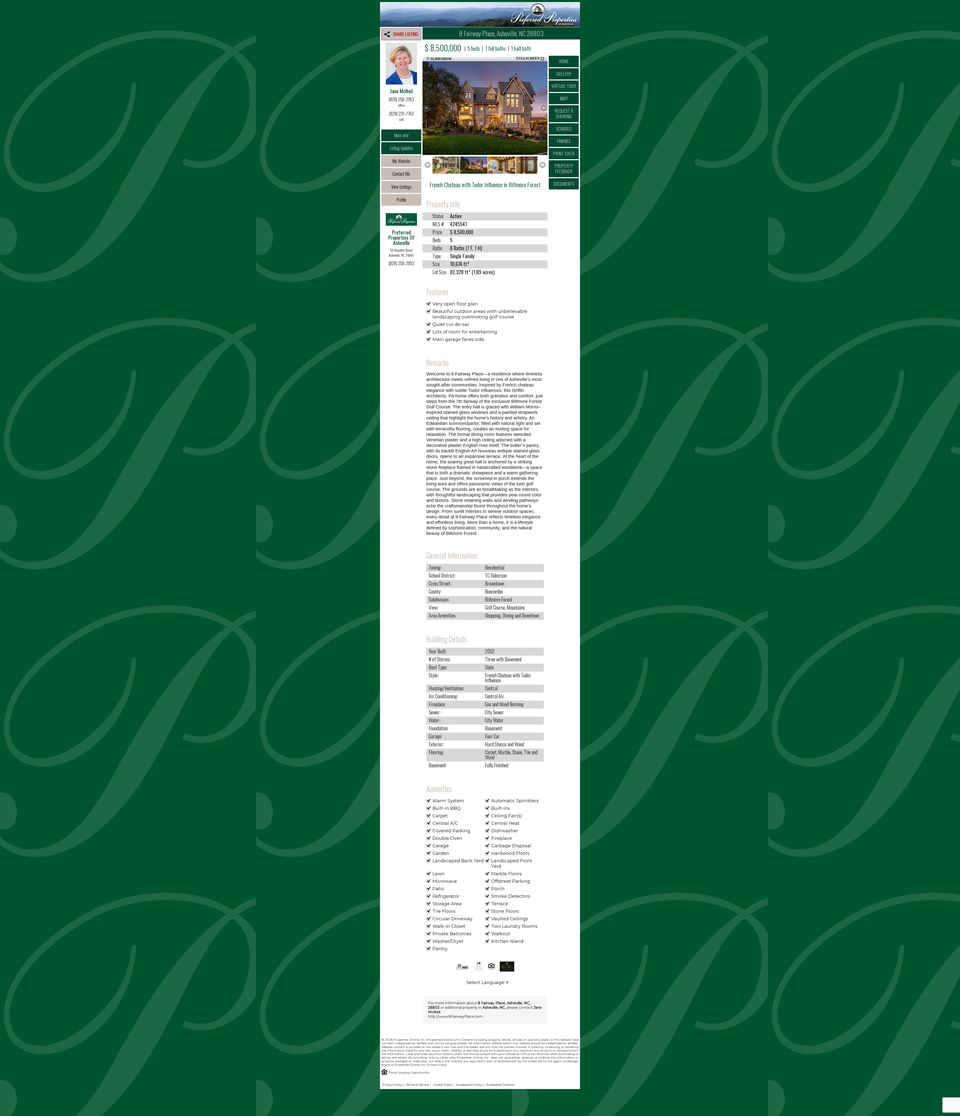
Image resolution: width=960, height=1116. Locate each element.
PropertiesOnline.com (443, 1040)
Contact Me (401, 173)
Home (564, 61)
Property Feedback (563, 168)
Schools (564, 128)
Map (564, 98)
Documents (563, 183)
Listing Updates (401, 148)
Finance (564, 141)
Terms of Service (417, 1085)
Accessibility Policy (469, 1085)
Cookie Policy (442, 1085)
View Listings (401, 186)
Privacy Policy (437, 1065)
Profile (401, 199)
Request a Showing (563, 113)
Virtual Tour (564, 86)
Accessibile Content (500, 1085)
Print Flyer (563, 153)
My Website (401, 161)
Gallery (563, 73)
